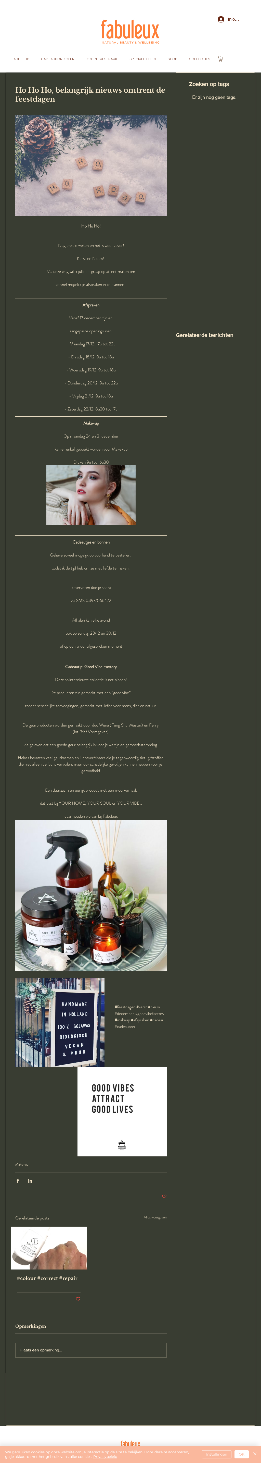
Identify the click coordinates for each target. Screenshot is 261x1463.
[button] (221, 59)
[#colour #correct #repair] (49, 1248)
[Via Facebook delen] (17, 1180)
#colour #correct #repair (47, 1278)
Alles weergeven (155, 1217)
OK (241, 1454)
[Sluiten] (255, 1454)
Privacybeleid (105, 1456)
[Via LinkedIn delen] (30, 1180)
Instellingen (216, 1454)
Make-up (22, 1164)
